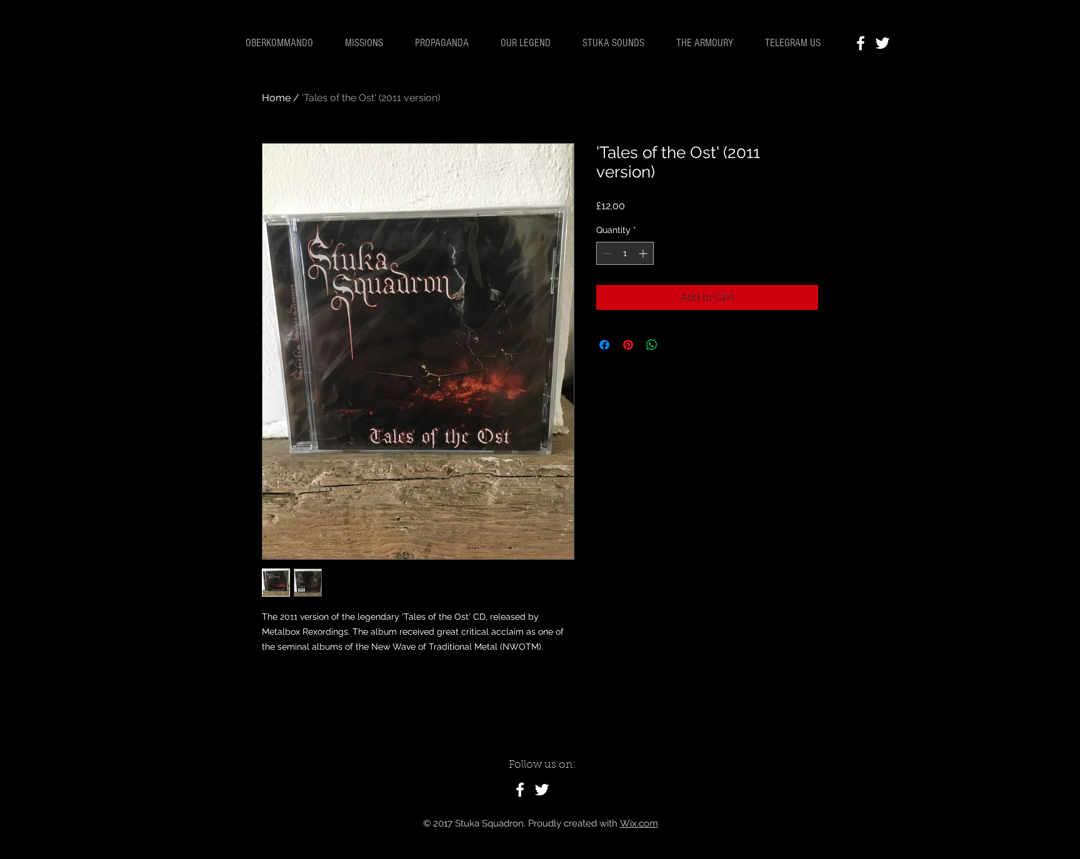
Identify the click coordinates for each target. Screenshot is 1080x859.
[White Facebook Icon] (860, 43)
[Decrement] (606, 253)
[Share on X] (675, 344)
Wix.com (639, 823)
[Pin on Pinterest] (628, 344)
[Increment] (644, 253)
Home (276, 98)
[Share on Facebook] (604, 344)
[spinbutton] (625, 253)
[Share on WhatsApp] (651, 344)
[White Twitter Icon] (882, 43)
